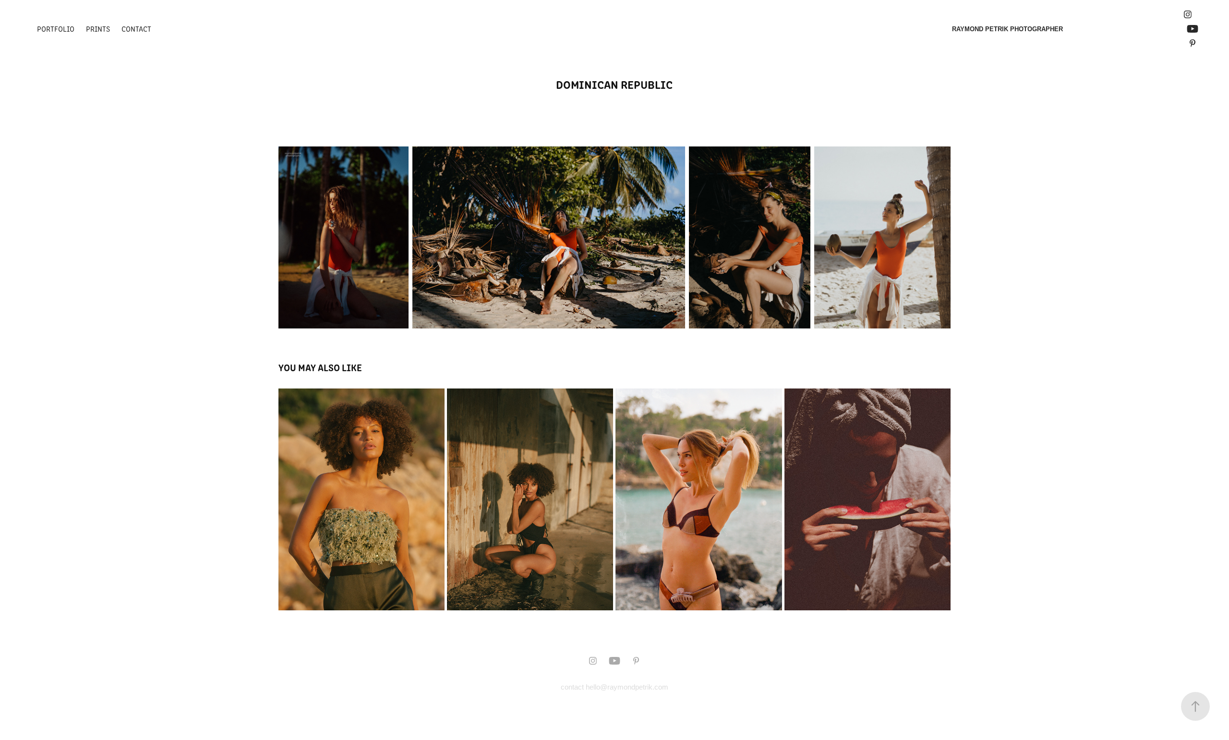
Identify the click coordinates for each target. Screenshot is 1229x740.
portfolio (55, 29)
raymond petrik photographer (1007, 29)
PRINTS (98, 29)
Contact (136, 29)
